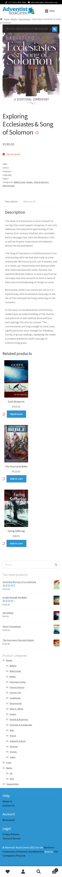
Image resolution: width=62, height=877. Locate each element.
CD (11, 773)
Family (13, 714)
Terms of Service (12, 838)
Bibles (13, 676)
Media (9, 768)
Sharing (13, 746)
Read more (16, 414)
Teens (13, 757)
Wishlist (8, 871)
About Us (7, 801)
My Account (9, 820)
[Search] (56, 564)
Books (14, 19)
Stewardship (12, 784)
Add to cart (16, 478)
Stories (13, 751)
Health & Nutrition (19, 719)
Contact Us (9, 805)
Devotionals (24, 19)
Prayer (13, 735)
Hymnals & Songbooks (21, 724)
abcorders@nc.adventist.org (44, 2)
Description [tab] (11, 201)
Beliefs (13, 665)
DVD (12, 778)
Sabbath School (18, 741)
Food (8, 762)
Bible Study (19, 182)
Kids (12, 730)
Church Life (15, 692)
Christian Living (17, 682)
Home (6, 19)
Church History (41, 182)
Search (39, 871)
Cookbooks (15, 698)
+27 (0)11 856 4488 (17, 2)
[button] (54, 29)
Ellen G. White (16, 708)
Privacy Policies (11, 834)
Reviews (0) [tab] (29, 201)
